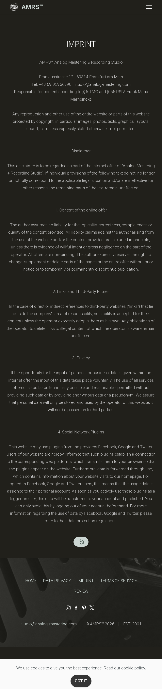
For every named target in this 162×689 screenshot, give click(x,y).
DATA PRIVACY (57, 580)
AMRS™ (32, 7)
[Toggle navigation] (149, 7)
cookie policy (133, 668)
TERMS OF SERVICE (118, 580)
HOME (31, 580)
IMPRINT (85, 580)
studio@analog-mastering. (45, 624)
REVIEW (81, 591)
